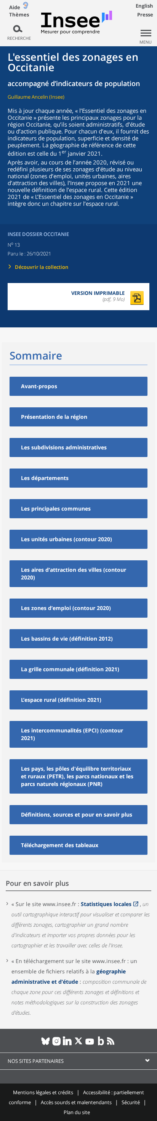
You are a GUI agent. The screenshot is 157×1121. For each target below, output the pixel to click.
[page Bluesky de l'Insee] (45, 1044)
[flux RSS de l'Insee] (112, 1044)
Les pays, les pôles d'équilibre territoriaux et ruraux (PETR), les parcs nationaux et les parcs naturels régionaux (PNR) (77, 776)
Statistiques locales (106, 904)
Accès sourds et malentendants (76, 1102)
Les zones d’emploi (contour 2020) (66, 608)
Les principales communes (56, 508)
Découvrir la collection (41, 267)
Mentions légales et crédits (43, 1092)
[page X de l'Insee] (78, 1044)
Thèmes (19, 14)
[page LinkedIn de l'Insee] (67, 1044)
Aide (14, 7)
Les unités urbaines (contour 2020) (66, 539)
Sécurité (131, 1102)
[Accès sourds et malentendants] (25, 7)
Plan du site (77, 1112)
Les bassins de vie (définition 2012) (67, 638)
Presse (145, 14)
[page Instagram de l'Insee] (56, 1044)
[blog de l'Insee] (101, 1044)
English (144, 5)
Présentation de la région (54, 416)
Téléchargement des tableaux (59, 845)
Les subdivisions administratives (64, 447)
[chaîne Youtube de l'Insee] (90, 1044)
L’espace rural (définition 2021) (61, 699)
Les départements (45, 478)
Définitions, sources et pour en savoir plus (76, 814)
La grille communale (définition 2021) (70, 669)
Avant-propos (39, 386)
